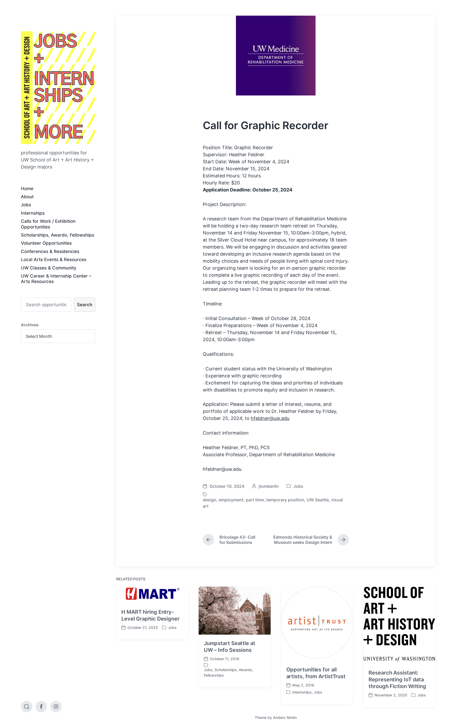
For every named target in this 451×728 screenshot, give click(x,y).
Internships (33, 213)
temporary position (285, 499)
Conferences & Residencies (50, 251)
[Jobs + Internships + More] (58, 87)
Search (84, 304)
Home (27, 188)
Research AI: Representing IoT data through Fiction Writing (397, 679)
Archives (30, 324)
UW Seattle (318, 499)
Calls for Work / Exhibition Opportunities (48, 224)
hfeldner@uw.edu (270, 418)
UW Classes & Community (48, 267)
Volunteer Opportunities (46, 243)
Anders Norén (285, 717)
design (209, 499)
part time (255, 499)
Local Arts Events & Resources (53, 259)
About (27, 196)
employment (231, 499)
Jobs (26, 204)
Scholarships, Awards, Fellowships (57, 235)
